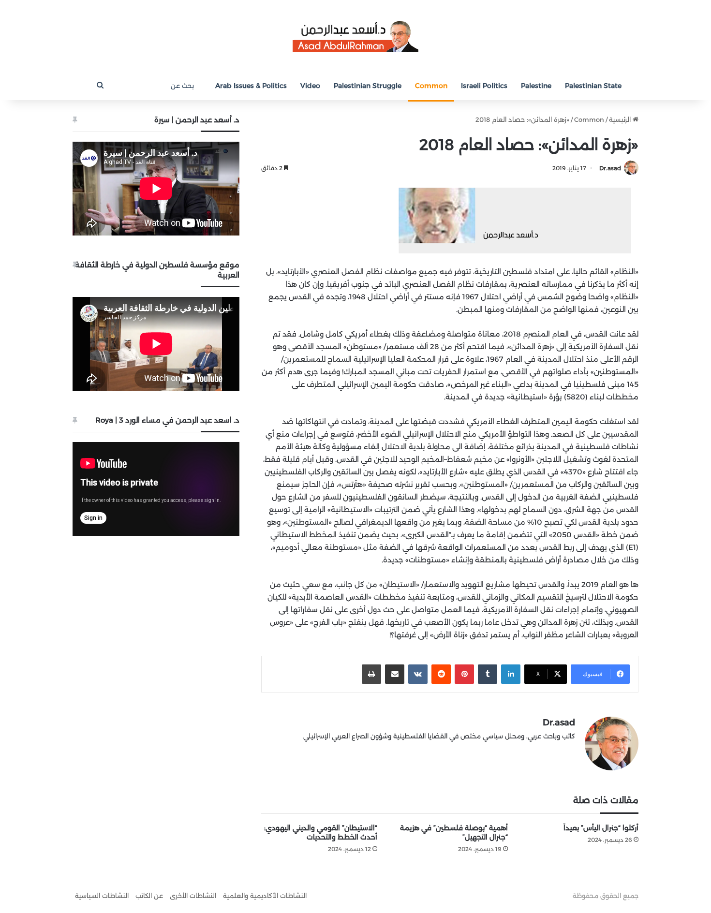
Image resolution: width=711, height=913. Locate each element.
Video (310, 85)
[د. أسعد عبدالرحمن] (355, 35)
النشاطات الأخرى (193, 895)
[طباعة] (371, 674)
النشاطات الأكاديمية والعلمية (265, 895)
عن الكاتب (149, 895)
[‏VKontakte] (418, 674)
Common (431, 85)
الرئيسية (621, 119)
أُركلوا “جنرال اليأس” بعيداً (600, 828)
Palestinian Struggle (367, 85)
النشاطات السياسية (102, 895)
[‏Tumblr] (487, 674)
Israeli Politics (484, 85)
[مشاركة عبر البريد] (394, 674)
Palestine (536, 85)
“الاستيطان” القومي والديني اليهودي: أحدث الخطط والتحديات (320, 832)
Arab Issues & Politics (251, 85)
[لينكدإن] (510, 674)
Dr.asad (610, 168)
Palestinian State (593, 85)
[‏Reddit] (441, 674)
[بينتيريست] (464, 674)
